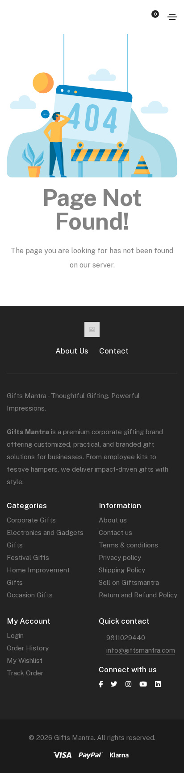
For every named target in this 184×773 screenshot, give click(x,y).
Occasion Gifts (30, 595)
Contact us (115, 532)
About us (113, 520)
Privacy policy (120, 557)
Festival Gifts (28, 557)
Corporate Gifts (31, 520)
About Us (71, 350)
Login (15, 635)
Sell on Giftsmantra (129, 582)
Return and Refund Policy (138, 595)
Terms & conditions (128, 545)
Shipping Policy (122, 570)
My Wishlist (24, 660)
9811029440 (125, 637)
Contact (114, 350)
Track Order (25, 673)
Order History (28, 648)
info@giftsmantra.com (140, 650)
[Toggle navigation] (172, 17)
